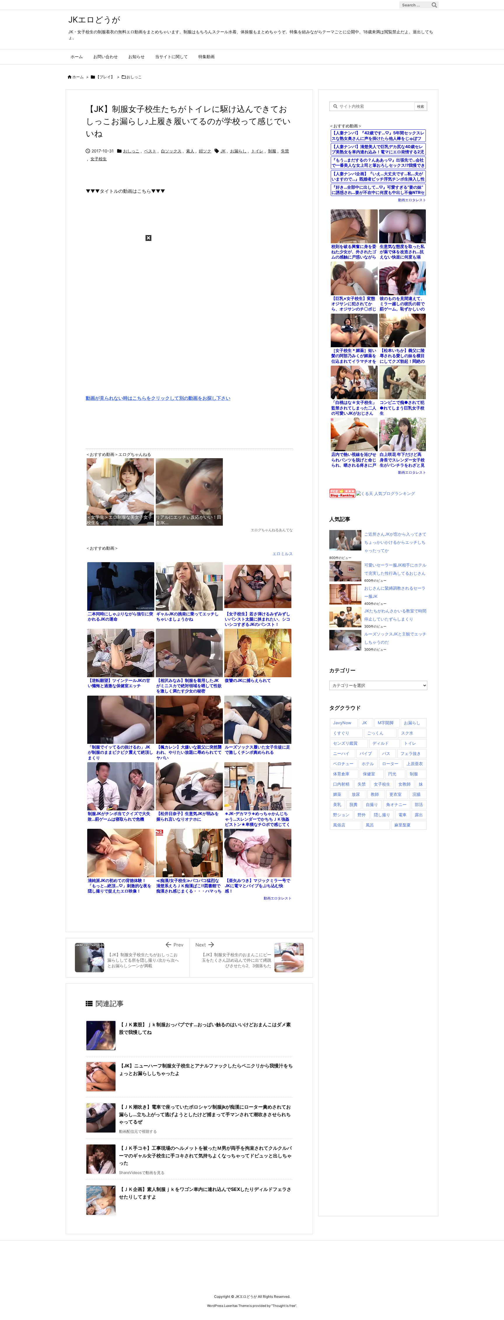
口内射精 (341, 783)
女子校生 (98, 158)
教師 (375, 794)
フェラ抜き (410, 753)
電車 (402, 814)
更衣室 (395, 794)
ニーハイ (341, 753)
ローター (390, 763)
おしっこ (134, 76)
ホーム (78, 76)
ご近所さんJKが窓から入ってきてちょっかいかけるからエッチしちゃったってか (395, 542)
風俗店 (339, 824)
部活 (419, 804)
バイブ (366, 753)
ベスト (150, 150)
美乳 (337, 804)
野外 (362, 814)
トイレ (257, 150)
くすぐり (341, 732)
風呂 (370, 824)
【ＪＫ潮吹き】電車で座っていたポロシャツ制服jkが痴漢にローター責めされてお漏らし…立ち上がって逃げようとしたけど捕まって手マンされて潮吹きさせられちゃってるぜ (205, 1114)
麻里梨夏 (402, 824)
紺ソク (205, 150)
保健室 (369, 773)
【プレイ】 (105, 76)
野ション (341, 814)
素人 (190, 150)
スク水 (407, 732)
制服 (272, 150)
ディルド (380, 743)
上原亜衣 (415, 763)
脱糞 (353, 804)
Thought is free (283, 1306)
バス (386, 753)
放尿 (356, 794)
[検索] (434, 4)
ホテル (368, 763)
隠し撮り (382, 814)
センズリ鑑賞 (345, 743)
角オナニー (396, 804)
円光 (392, 773)
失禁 (285, 150)
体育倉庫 (341, 773)
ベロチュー (343, 763)
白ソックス (171, 150)
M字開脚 (385, 722)
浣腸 (416, 794)
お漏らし (238, 150)
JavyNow (342, 722)
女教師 (404, 783)
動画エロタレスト (278, 898)
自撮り (372, 804)
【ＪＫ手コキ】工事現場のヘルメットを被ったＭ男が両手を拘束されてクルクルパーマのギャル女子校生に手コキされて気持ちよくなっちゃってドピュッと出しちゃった (205, 1155)
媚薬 (337, 794)
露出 (419, 814)
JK (222, 150)
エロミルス (282, 553)
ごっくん (375, 732)
